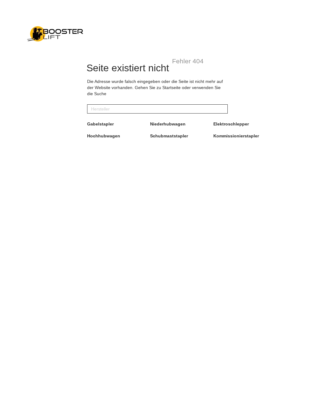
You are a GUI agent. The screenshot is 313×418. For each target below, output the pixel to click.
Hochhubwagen (103, 135)
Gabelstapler (100, 123)
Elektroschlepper (231, 123)
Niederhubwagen (168, 123)
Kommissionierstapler (236, 135)
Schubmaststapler (169, 135)
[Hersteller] (223, 109)
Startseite (171, 87)
